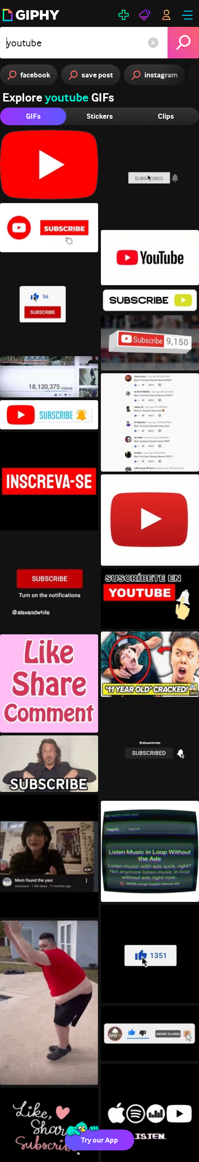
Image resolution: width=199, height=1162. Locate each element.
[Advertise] (145, 15)
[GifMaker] (123, 15)
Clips (166, 116)
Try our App (99, 1140)
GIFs (33, 116)
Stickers (100, 116)
